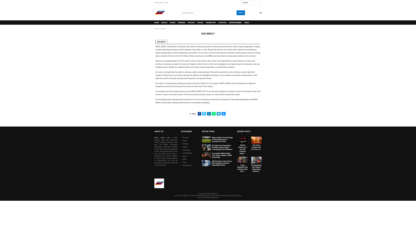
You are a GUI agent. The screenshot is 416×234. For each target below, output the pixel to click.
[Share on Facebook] (199, 113)
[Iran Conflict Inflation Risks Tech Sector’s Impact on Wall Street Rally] (206, 155)
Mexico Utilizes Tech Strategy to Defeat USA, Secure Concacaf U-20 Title (222, 139)
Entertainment (235, 23)
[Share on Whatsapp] (214, 113)
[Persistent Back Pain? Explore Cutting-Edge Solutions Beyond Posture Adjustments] (256, 160)
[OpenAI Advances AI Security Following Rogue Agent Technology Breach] (242, 140)
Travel (185, 162)
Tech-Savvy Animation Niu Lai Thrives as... (256, 147)
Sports (200, 23)
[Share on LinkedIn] (209, 113)
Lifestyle (222, 23)
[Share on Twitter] (204, 113)
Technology (211, 23)
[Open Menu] (261, 13)
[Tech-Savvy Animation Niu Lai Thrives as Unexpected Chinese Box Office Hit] (256, 140)
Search (240, 13)
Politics (191, 23)
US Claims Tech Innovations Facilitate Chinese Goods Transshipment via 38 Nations (222, 147)
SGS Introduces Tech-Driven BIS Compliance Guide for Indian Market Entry (222, 163)
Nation (164, 23)
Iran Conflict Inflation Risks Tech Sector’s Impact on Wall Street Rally (222, 155)
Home (156, 23)
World (172, 23)
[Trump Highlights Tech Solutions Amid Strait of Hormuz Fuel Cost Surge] (242, 160)
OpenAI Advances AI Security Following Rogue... (242, 149)
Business (181, 23)
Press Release (187, 153)
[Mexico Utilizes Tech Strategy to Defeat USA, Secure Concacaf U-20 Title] (206, 140)
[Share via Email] (224, 113)
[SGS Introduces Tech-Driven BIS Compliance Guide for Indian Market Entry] (206, 163)
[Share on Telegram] (219, 113)
